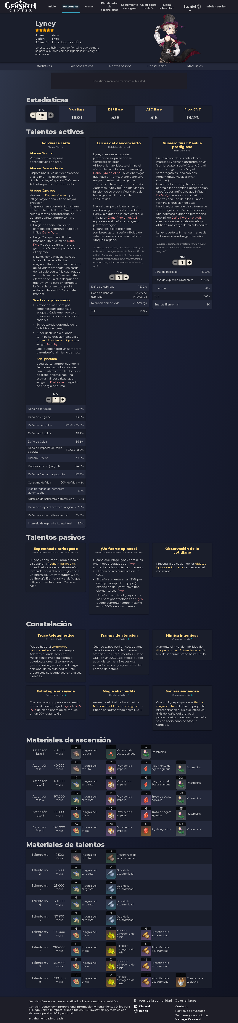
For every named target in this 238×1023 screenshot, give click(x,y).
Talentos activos (81, 66)
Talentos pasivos (119, 66)
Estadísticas (43, 66)
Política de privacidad (190, 1011)
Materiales (194, 66)
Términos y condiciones (192, 1015)
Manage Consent (188, 1019)
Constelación (157, 66)
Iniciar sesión (216, 6)
